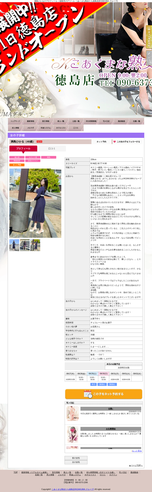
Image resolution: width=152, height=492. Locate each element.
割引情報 (45, 121)
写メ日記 (106, 121)
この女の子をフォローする (128, 142)
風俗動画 (121, 121)
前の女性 (76, 458)
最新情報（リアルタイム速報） (30, 121)
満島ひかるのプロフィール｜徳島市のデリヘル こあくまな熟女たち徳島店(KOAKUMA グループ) (76, 60)
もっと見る (137, 451)
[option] (35, 203)
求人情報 (15, 128)
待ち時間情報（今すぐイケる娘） (91, 121)
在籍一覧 (136, 121)
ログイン (113, 475)
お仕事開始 (111, 429)
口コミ (76, 128)
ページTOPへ (137, 465)
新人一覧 (60, 121)
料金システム (45, 128)
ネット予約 (101, 142)
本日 (93, 384)
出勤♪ (110, 409)
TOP (15, 121)
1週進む (102, 384)
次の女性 (76, 462)
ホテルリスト (60, 128)
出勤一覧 (76, 121)
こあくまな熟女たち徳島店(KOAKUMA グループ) (73, 489)
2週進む (112, 384)
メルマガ (30, 128)
